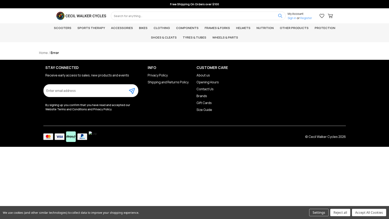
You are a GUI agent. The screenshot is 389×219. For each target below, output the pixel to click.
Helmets (243, 28)
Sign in (292, 18)
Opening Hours (208, 82)
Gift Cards (204, 103)
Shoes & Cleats (164, 37)
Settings (319, 212)
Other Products (294, 28)
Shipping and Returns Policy (168, 82)
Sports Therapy (91, 28)
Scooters (62, 28)
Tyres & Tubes (194, 37)
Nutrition (265, 28)
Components (187, 28)
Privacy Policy (158, 75)
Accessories (122, 28)
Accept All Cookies (369, 212)
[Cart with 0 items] (330, 16)
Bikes (143, 28)
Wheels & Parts (225, 37)
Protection (325, 28)
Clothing (162, 28)
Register (306, 18)
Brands (202, 96)
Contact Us (205, 89)
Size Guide (204, 109)
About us (203, 75)
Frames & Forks (217, 28)
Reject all (340, 212)
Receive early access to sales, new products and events (87, 75)
